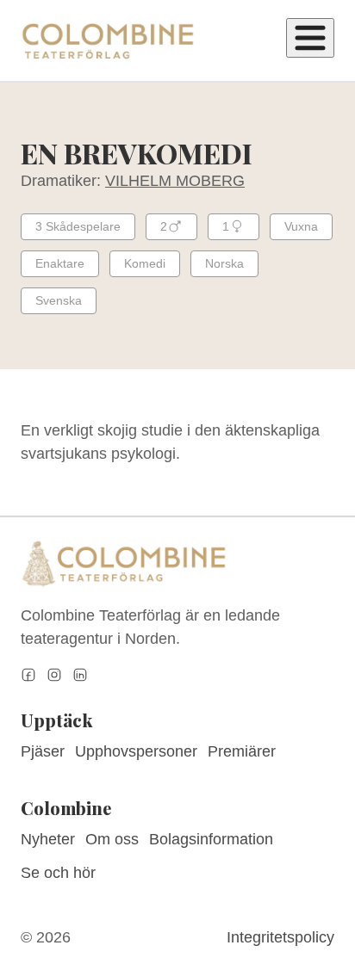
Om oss (112, 839)
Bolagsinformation (211, 839)
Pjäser (43, 751)
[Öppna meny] (310, 38)
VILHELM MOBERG (175, 180)
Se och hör (58, 872)
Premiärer (242, 751)
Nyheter (48, 839)
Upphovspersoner (136, 751)
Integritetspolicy (280, 937)
